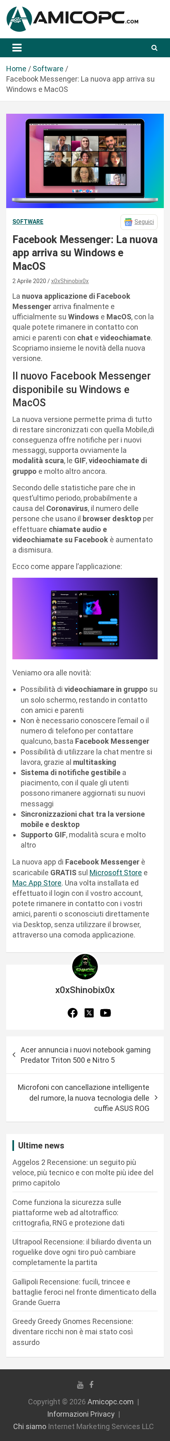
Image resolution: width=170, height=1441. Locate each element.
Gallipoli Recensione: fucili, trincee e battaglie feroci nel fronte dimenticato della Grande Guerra (84, 1292)
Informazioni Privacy (81, 1414)
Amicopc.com (110, 1401)
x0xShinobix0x (70, 281)
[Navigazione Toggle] (17, 47)
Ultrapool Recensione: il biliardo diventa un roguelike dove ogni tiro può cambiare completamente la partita (81, 1252)
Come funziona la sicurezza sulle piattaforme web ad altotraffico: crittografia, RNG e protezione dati (68, 1212)
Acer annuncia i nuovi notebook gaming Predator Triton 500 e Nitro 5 (86, 1054)
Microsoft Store (116, 872)
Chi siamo (29, 1426)
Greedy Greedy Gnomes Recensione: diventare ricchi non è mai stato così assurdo (72, 1331)
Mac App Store (36, 883)
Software (27, 221)
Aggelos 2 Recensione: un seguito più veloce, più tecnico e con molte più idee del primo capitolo (82, 1172)
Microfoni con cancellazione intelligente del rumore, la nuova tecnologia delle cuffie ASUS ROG (83, 1097)
